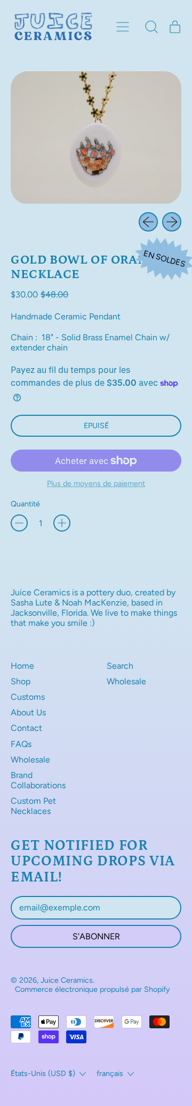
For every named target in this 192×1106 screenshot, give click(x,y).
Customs (28, 697)
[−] (19, 523)
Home (22, 666)
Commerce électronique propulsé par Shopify (92, 989)
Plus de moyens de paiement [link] (96, 483)
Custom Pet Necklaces (33, 806)
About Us (28, 712)
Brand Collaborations (38, 780)
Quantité (25, 504)
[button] (151, 26)
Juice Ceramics (67, 980)
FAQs (21, 744)
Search (120, 666)
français (110, 1073)
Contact (26, 728)
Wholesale (30, 759)
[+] (61, 523)
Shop (20, 681)
